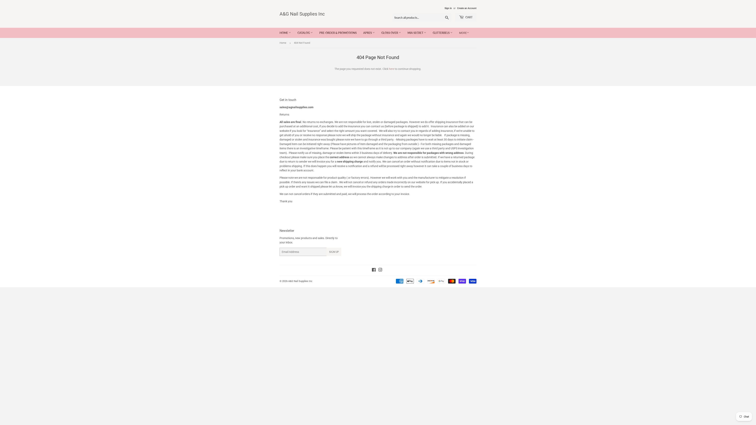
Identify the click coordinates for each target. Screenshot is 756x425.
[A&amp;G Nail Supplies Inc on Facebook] (374, 270)
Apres (367, 32)
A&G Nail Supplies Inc (302, 14)
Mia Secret (416, 32)
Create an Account (466, 8)
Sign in (448, 8)
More (463, 32)
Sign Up (334, 251)
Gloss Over (390, 32)
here (391, 68)
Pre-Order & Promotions (338, 32)
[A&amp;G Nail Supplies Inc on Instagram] (380, 270)
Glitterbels (441, 32)
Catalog (303, 32)
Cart (468, 17)
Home (284, 32)
